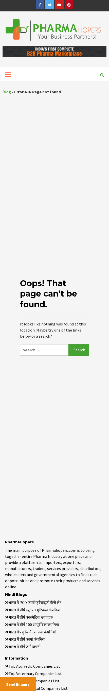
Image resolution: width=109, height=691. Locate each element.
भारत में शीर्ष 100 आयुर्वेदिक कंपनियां (34, 624)
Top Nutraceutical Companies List (38, 688)
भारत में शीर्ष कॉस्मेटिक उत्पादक (31, 617)
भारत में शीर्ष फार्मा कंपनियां (27, 639)
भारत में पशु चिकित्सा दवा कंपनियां (32, 631)
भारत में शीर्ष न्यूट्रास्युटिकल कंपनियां (34, 609)
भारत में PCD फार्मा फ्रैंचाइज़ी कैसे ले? (35, 602)
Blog (7, 91)
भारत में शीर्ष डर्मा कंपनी (25, 646)
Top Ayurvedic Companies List (34, 666)
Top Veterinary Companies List (35, 673)
